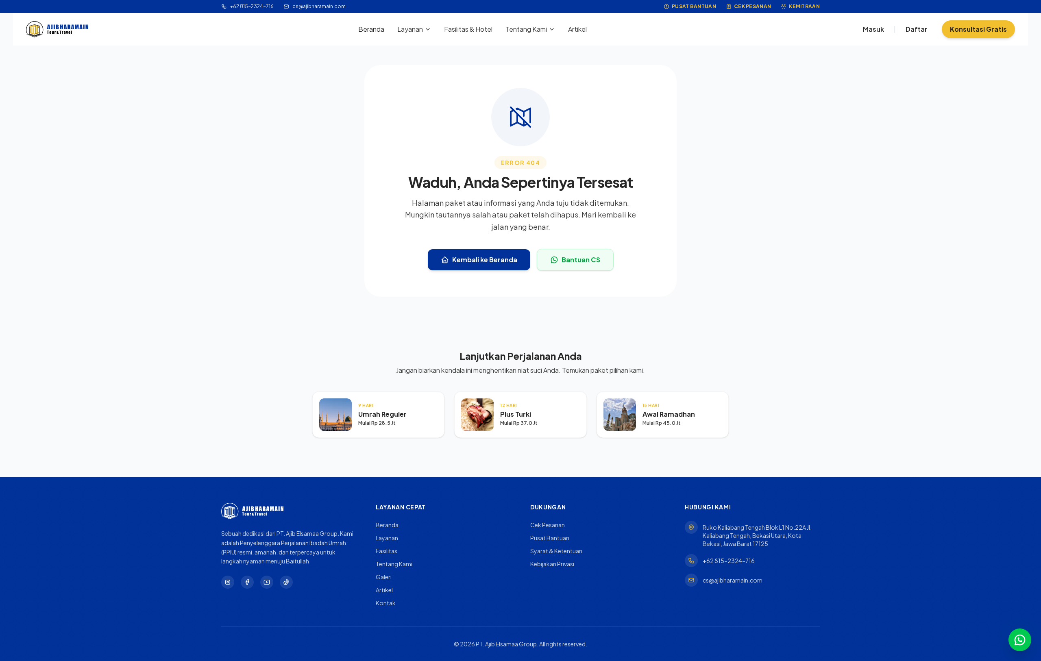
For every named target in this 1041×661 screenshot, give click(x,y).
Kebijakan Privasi (552, 564)
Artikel (577, 29)
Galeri (384, 577)
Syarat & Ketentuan (556, 550)
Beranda (371, 29)
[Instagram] (227, 582)
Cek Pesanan (752, 6)
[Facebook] (247, 582)
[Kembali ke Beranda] (57, 29)
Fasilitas (386, 550)
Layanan (410, 29)
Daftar (916, 29)
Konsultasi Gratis (978, 29)
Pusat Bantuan (694, 6)
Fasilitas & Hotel (468, 29)
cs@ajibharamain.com (319, 6)
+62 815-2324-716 (252, 6)
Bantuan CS (581, 259)
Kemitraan (804, 6)
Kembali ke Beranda (484, 259)
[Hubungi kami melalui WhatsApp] (1019, 639)
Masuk (873, 29)
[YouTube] (266, 582)
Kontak (386, 603)
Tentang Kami (526, 29)
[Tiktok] (286, 582)
